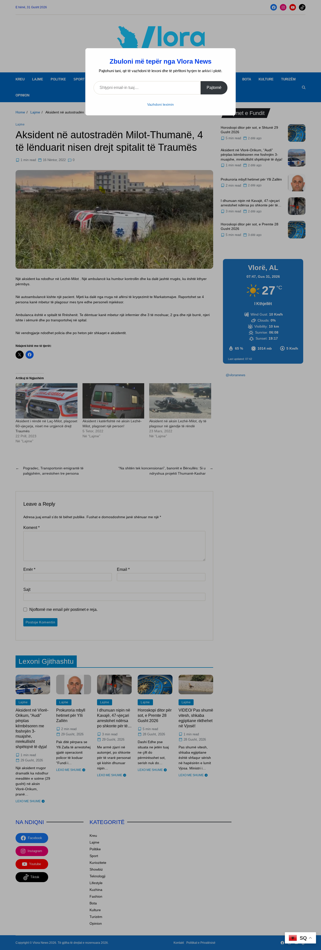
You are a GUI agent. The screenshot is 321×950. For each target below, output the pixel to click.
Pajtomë (214, 87)
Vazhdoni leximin (160, 104)
